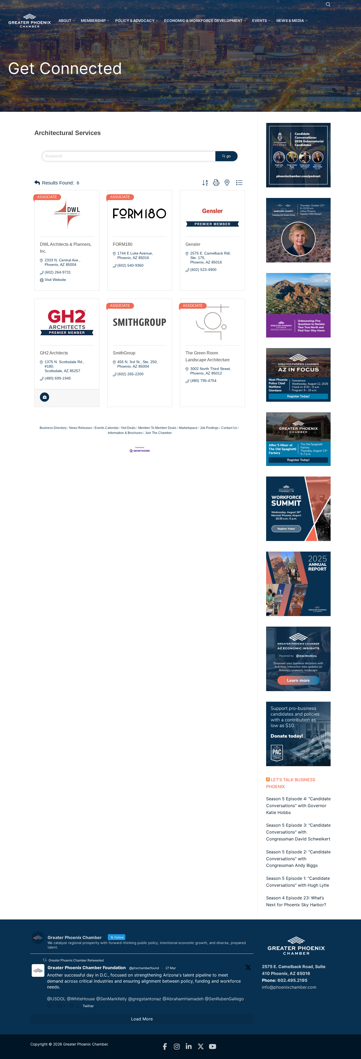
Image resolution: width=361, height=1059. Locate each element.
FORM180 (122, 244)
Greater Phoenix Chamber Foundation (87, 967)
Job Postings (209, 428)
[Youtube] (213, 1047)
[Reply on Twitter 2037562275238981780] (51, 1006)
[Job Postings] (44, 400)
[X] (201, 1047)
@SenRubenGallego (224, 998)
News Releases (80, 428)
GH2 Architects (54, 353)
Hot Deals (128, 428)
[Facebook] (165, 1047)
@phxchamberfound (144, 968)
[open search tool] (328, 4)
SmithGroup (124, 353)
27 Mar (170, 968)
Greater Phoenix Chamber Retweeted (76, 960)
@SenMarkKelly (111, 998)
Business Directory (53, 428)
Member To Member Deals (157, 428)
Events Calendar (107, 428)
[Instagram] (177, 1047)
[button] (37, 183)
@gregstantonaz (144, 998)
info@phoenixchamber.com (289, 987)
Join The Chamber (158, 433)
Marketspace (188, 428)
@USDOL (56, 998)
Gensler (193, 244)
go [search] (228, 156)
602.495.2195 (292, 980)
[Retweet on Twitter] (45, 960)
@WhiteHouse (81, 998)
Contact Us (229, 428)
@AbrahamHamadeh (183, 998)
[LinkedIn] (189, 1047)
